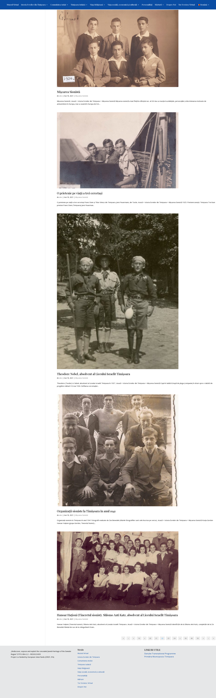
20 (150, 638)
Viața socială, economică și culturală (122, 5)
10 (139, 638)
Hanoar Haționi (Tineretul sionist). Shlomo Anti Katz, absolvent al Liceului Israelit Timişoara (117, 615)
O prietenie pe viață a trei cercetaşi (79, 193)
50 (198, 638)
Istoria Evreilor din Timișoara (33, 5)
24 (174, 638)
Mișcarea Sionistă (68, 92)
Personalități (147, 5)
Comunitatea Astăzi (58, 5)
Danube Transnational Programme (160, 653)
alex (60, 96)
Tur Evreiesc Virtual (186, 5)
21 (156, 638)
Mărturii (158, 5)
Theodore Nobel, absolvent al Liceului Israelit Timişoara (93, 374)
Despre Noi (171, 5)
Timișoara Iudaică (78, 5)
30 (186, 638)
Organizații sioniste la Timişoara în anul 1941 (86, 511)
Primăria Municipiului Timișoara (159, 656)
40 (192, 638)
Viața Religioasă (96, 5)
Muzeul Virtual (13, 5)
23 (168, 638)
